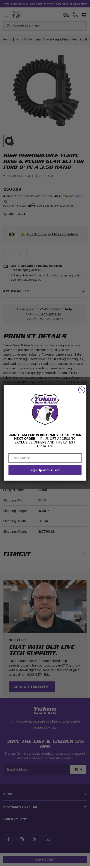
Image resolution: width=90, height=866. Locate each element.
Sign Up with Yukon (44, 470)
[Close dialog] (81, 390)
